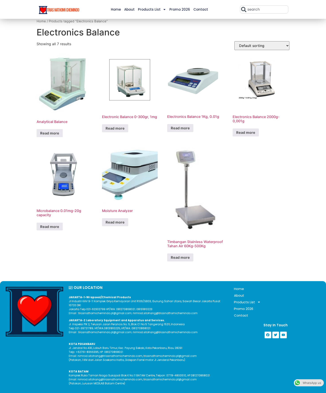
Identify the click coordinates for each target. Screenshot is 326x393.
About (129, 9)
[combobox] (264, 9)
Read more (49, 133)
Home (116, 9)
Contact (200, 9)
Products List (149, 9)
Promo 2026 (179, 9)
